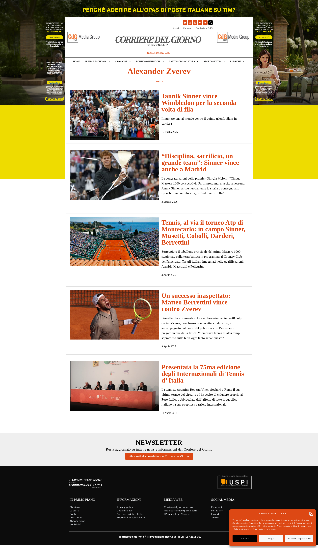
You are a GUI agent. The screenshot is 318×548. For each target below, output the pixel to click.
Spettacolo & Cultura (182, 61)
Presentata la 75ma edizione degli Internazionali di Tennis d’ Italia (202, 373)
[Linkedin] (195, 22)
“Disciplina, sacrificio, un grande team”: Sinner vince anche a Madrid (200, 162)
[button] (311, 513)
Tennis (158, 81)
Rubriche (235, 61)
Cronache (121, 61)
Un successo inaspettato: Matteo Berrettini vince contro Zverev (195, 302)
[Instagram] (190, 22)
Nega (271, 538)
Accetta (245, 538)
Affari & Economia (95, 61)
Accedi (176, 28)
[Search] (210, 22)
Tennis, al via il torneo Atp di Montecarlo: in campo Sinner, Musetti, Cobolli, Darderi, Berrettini (203, 232)
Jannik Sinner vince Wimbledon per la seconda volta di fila (198, 102)
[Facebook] (185, 22)
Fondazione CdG (204, 28)
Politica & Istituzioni (148, 61)
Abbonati (187, 28)
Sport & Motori (212, 61)
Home (76, 61)
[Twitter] (205, 22)
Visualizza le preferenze (299, 538)
